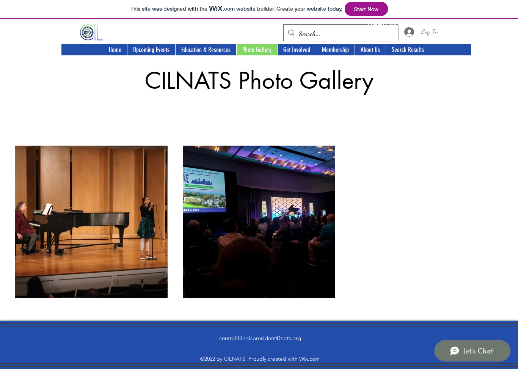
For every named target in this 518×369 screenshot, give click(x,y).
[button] (151, 49)
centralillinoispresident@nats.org (260, 338)
